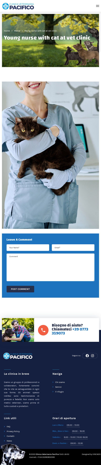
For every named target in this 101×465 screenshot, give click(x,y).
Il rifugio (59, 391)
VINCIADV (97, 454)
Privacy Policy (13, 431)
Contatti (10, 436)
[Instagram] (92, 355)
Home (7, 31)
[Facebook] (87, 355)
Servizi (58, 387)
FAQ (8, 426)
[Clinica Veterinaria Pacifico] (18, 6)
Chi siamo (60, 382)
